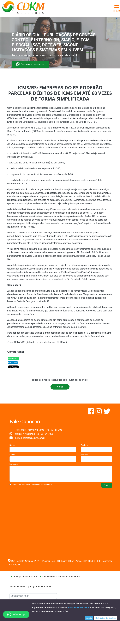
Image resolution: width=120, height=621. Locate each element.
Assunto (84, 454)
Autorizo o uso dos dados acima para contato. (32, 484)
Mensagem (14, 464)
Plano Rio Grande (40, 275)
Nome (12, 445)
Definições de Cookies (105, 618)
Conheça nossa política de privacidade (61, 576)
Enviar (107, 485)
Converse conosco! (35, 64)
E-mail (12, 454)
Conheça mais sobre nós (25, 576)
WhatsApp (14, 358)
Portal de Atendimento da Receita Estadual (49, 294)
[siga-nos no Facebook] (91, 413)
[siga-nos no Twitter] (106, 413)
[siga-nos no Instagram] (99, 413)
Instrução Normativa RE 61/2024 (26, 127)
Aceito (89, 618)
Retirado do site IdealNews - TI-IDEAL (46, 342)
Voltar (60, 386)
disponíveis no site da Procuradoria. (85, 336)
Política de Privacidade (78, 607)
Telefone (84, 445)
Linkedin (13, 363)
